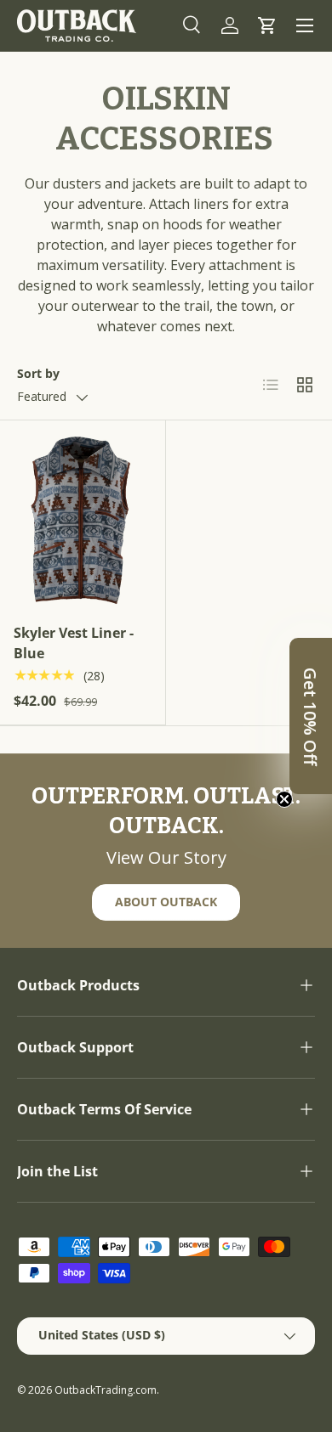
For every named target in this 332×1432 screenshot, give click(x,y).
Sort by (38, 373)
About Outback (166, 902)
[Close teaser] (284, 799)
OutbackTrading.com (105, 1390)
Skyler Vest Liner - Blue (74, 642)
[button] (267, 25)
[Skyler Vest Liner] (83, 520)
